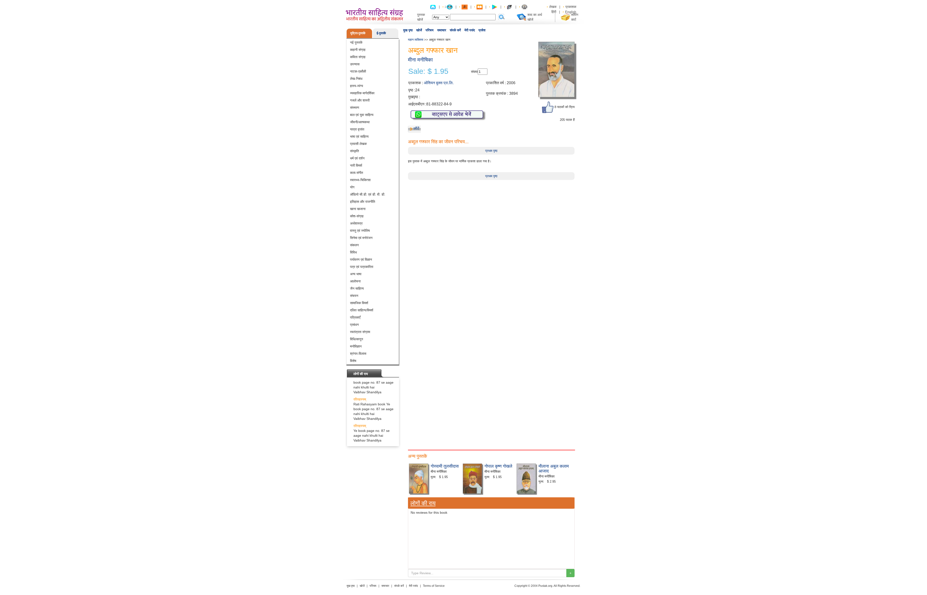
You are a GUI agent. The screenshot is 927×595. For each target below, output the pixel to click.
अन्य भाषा (355, 274)
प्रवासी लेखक (358, 144)
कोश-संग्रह (357, 216)
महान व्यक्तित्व (415, 39)
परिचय (430, 30)
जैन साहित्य (357, 288)
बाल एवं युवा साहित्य (361, 115)
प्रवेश (481, 30)
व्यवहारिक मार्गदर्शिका (362, 93)
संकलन (354, 245)
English (570, 12)
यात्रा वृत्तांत (357, 129)
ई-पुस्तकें (381, 33)
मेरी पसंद (469, 30)
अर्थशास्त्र (356, 223)
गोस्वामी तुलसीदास (445, 466)
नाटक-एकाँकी (358, 71)
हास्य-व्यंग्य (356, 86)
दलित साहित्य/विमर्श (361, 310)
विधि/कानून (356, 339)
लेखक (552, 7)
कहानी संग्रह (357, 50)
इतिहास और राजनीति (362, 202)
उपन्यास (354, 64)
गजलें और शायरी (360, 100)
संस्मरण (354, 107)
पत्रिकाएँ (355, 317)
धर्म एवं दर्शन (357, 158)
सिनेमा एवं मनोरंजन (361, 238)
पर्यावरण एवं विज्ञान (361, 259)
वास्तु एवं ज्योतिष (360, 231)
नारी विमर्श (356, 165)
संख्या (474, 72)
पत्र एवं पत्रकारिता (361, 267)
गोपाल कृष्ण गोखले (498, 466)
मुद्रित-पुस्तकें (357, 33)
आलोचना (355, 281)
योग (352, 187)
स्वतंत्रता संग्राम (360, 332)
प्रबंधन (354, 325)
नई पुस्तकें (356, 42)
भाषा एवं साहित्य (359, 136)
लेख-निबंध (356, 79)
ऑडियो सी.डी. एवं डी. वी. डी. (367, 194)
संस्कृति (354, 151)
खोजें (419, 30)
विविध (353, 252)
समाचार (441, 30)
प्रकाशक (570, 7)
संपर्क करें (455, 30)
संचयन (354, 296)
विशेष (353, 361)
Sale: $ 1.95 (428, 71)
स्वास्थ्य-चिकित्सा (360, 180)
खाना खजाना (357, 209)
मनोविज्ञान (356, 346)
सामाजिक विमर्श (359, 303)
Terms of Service (434, 586)
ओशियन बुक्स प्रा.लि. (439, 83)
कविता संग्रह (357, 57)
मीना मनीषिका (420, 59)
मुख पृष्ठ (408, 30)
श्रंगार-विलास (358, 354)
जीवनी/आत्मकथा (360, 122)
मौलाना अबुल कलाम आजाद (554, 468)
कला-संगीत (356, 173)
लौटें (416, 128)
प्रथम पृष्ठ (491, 151)
